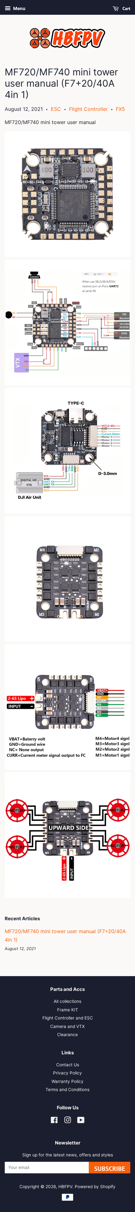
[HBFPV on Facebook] (54, 1121)
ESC (56, 109)
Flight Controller (88, 109)
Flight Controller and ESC (67, 1017)
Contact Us (67, 1064)
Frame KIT (67, 1009)
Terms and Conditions (67, 1089)
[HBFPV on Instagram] (67, 1121)
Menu (18, 8)
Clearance (67, 1034)
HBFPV (65, 1186)
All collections (67, 1001)
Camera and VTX (67, 1026)
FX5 (120, 109)
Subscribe (109, 1169)
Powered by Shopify (95, 1186)
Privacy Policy (67, 1072)
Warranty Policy (67, 1081)
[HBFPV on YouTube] (80, 1121)
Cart (125, 8)
